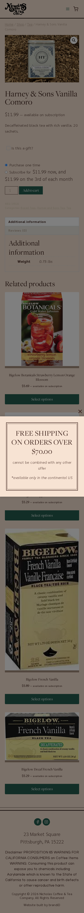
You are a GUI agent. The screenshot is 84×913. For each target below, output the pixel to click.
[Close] (80, 411)
